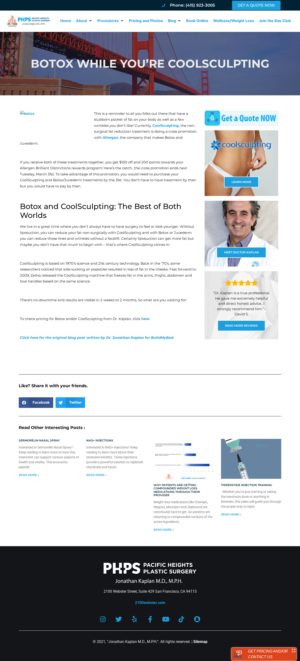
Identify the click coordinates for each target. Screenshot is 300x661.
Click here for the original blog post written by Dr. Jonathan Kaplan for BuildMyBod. (97, 337)
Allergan (110, 137)
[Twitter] (119, 619)
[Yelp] (134, 619)
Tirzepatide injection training (246, 485)
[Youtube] (166, 619)
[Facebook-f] (150, 619)
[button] (84, 21)
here (145, 319)
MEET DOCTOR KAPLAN (241, 252)
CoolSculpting (165, 125)
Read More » (29, 475)
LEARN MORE (241, 182)
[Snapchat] (197, 619)
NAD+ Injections (99, 440)
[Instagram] (103, 619)
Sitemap (200, 641)
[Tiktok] (181, 619)
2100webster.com (150, 602)
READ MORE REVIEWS (241, 325)
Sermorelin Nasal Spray (39, 440)
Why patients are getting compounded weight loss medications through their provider (177, 490)
